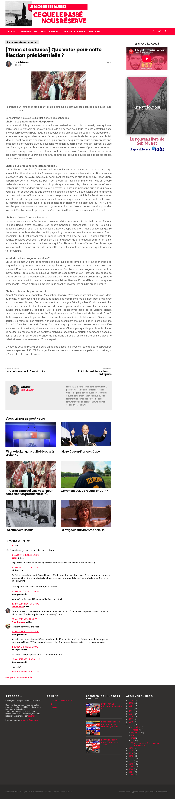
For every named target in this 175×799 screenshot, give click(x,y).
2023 (131, 708)
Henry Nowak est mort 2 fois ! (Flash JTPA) (110, 742)
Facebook (55, 708)
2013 (131, 756)
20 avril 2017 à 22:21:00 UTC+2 (25, 631)
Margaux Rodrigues (29, 720)
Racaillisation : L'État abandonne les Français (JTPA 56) (110, 724)
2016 (131, 748)
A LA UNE (12, 31)
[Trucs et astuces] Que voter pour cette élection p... (145, 744)
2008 (131, 769)
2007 (131, 772)
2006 (131, 775)
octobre (134, 730)
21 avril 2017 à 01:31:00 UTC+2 (25, 647)
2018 (131, 722)
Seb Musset (18, 606)
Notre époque (29, 31)
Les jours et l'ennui (74, 31)
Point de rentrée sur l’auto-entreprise (95, 372)
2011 (131, 761)
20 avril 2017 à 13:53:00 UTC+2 (25, 603)
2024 (131, 706)
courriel (31, 716)
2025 (131, 703)
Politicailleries (50, 31)
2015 (131, 751)
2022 (131, 711)
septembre (136, 732)
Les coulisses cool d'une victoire (25, 370)
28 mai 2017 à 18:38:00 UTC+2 (25, 671)
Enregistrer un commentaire (19, 677)
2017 (131, 724)
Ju (13, 545)
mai (133, 738)
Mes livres (94, 31)
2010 (131, 764)
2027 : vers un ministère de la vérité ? (111, 706)
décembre (136, 727)
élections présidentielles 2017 (22, 42)
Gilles (14, 558)
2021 (131, 714)
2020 (131, 716)
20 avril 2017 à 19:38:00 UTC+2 (26, 619)
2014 (131, 753)
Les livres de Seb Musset (61, 701)
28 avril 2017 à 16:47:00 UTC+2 (26, 659)
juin (133, 735)
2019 (131, 719)
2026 (131, 701)
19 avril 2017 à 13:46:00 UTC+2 (25, 555)
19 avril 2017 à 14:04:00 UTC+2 (25, 567)
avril (133, 740)
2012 (131, 759)
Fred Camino (18, 622)
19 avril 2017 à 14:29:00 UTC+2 (25, 591)
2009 (131, 767)
